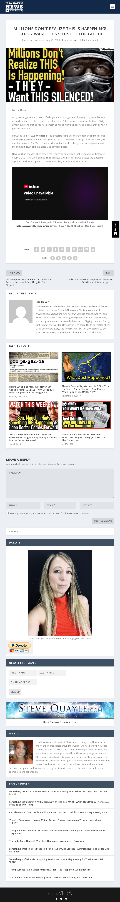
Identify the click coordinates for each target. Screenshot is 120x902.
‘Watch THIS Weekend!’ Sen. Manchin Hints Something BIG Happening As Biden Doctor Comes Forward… (33, 437)
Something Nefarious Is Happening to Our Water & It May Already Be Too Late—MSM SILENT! (56, 861)
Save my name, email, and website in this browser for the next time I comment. (50, 513)
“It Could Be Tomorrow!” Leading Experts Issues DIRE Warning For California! (52, 877)
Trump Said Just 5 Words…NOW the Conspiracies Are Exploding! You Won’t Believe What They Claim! (57, 832)
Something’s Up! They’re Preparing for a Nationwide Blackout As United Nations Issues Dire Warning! (59, 850)
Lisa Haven (38, 39)
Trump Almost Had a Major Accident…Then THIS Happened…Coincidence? (49, 869)
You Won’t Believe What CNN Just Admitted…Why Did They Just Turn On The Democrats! (84, 437)
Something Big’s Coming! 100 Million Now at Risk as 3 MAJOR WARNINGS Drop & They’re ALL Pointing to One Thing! (59, 803)
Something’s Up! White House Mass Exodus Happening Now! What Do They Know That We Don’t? (58, 793)
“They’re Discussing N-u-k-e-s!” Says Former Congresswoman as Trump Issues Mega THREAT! (55, 821)
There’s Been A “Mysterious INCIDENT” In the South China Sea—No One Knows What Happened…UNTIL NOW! (85, 389)
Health (75, 39)
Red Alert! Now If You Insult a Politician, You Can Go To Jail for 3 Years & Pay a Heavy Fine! (58, 812)
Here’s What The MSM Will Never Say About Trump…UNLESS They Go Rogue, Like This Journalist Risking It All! (31, 389)
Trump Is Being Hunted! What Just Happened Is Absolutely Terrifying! (47, 840)
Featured (66, 39)
